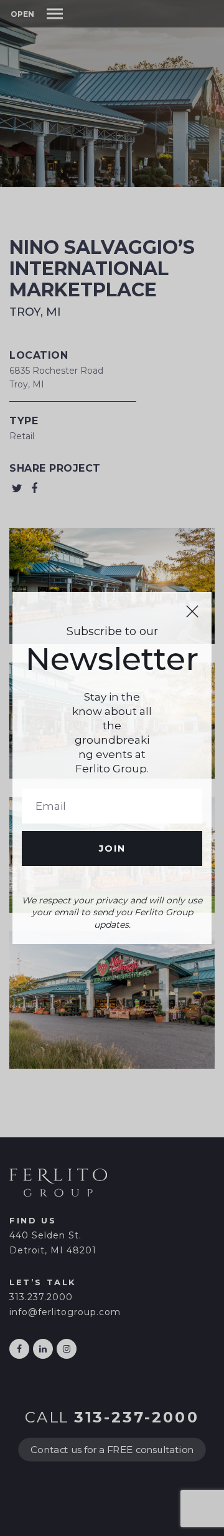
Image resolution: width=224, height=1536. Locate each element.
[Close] (192, 611)
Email (112, 806)
